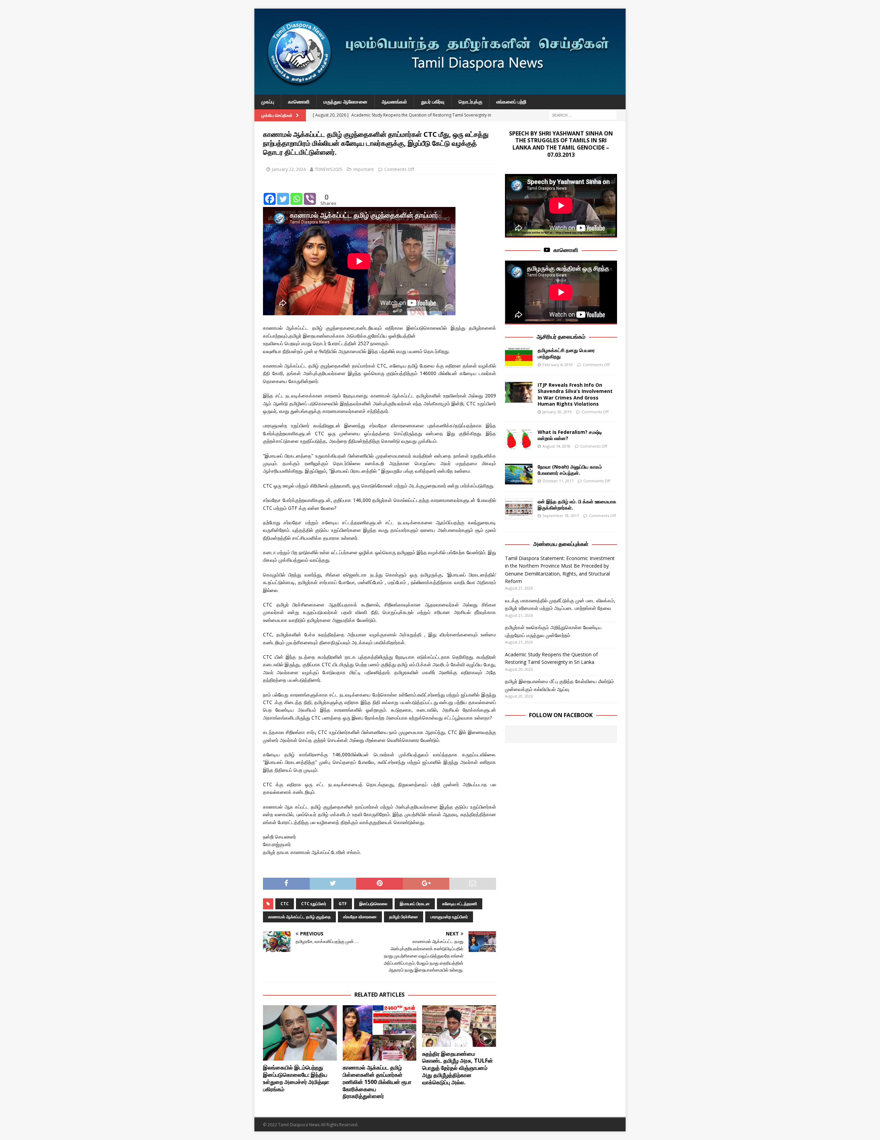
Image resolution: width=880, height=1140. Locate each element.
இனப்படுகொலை (373, 904)
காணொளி (298, 101)
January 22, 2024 (289, 169)
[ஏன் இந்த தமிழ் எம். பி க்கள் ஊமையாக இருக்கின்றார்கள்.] (518, 508)
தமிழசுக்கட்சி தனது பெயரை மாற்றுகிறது (566, 353)
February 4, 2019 (557, 364)
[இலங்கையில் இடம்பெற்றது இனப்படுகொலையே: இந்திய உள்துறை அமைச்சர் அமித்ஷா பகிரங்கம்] (300, 1033)
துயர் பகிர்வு (432, 101)
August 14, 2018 (556, 446)
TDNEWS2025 (328, 169)
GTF (343, 904)
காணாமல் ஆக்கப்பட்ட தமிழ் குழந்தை (299, 917)
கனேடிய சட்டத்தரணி (459, 904)
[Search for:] (582, 114)
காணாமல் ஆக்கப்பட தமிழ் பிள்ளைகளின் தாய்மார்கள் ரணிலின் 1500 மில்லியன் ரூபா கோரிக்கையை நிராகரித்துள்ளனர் (377, 1082)
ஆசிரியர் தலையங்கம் (561, 336)
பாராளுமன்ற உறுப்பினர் (449, 917)
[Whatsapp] (296, 193)
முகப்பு (267, 101)
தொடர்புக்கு (470, 101)
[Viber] (310, 193)
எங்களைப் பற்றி (511, 101)
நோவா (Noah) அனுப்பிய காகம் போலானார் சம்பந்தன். (570, 469)
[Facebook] (270, 193)
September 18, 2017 (560, 515)
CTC (284, 904)
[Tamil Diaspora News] (440, 90)
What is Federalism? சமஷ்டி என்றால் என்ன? (570, 435)
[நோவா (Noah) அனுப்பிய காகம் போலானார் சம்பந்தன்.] (518, 474)
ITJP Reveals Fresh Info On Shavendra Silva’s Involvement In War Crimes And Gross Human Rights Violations (575, 394)
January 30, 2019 (557, 411)
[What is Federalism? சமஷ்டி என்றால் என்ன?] (518, 439)
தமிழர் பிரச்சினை (403, 917)
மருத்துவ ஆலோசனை (345, 101)
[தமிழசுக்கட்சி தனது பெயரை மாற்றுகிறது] (518, 357)
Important (363, 169)
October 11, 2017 (557, 480)
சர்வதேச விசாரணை (360, 917)
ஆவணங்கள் (394, 101)
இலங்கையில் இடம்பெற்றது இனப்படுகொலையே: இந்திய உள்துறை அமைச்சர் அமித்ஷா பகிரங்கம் (296, 1078)
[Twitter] (283, 193)
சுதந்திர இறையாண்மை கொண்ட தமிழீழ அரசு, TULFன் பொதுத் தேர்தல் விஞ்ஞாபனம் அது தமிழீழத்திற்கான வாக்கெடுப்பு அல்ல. (457, 1068)
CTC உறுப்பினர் (313, 904)
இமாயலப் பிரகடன (415, 904)
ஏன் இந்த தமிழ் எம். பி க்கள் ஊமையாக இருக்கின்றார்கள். (577, 504)
